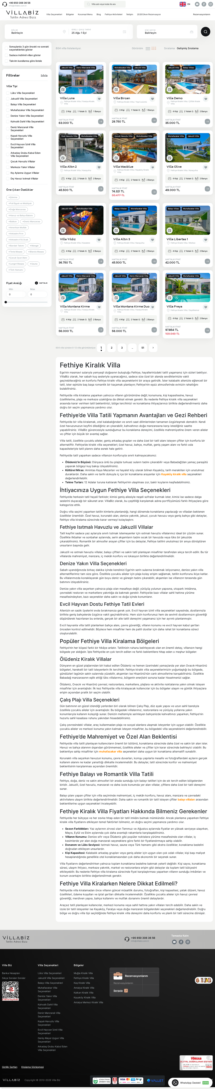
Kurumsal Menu (85, 14)
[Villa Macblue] (134, 147)
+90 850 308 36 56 (19, 2)
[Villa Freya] (187, 287)
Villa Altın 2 (68, 167)
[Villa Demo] (187, 79)
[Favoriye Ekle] (99, 99)
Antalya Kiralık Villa (84, 987)
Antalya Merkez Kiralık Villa (88, 1002)
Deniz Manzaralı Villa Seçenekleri (49, 1014)
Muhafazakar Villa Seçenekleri (47, 989)
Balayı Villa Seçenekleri (50, 982)
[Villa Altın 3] (134, 220)
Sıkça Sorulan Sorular (13, 978)
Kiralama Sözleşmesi (32, 1067)
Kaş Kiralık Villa (82, 982)
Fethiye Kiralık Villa (84, 978)
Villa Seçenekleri (54, 14)
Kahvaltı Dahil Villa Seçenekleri (48, 1006)
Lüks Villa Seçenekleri (49, 973)
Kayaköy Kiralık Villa (85, 997)
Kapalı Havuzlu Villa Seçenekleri (48, 1023)
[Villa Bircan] (134, 79)
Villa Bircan (121, 98)
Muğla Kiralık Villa (83, 973)
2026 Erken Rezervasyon (149, 14)
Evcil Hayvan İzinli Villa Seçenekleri (50, 1031)
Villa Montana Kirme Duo (131, 306)
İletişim (129, 14)
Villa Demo (175, 98)
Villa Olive (174, 167)
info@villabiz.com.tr (18, 6)
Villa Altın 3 (121, 239)
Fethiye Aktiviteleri (113, 14)
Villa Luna (67, 98)
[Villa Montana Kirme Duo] (134, 287)
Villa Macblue (123, 167)
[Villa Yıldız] (81, 220)
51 (142, 347)
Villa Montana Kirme (75, 306)
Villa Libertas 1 (177, 239)
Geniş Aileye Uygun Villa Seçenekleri (51, 1040)
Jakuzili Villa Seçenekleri (51, 978)
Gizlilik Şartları (9, 1067)
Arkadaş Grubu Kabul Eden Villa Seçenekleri (52, 1048)
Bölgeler (70, 14)
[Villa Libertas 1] (187, 220)
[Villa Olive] (187, 147)
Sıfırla (44, 75)
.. (132, 347)
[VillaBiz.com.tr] (22, 14)
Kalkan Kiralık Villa (83, 992)
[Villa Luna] (81, 79)
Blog (99, 14)
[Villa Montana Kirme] (81, 287)
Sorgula (118, 990)
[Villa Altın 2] (81, 147)
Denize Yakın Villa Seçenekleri (47, 998)
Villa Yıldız (68, 239)
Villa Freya (174, 306)
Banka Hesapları (11, 973)
